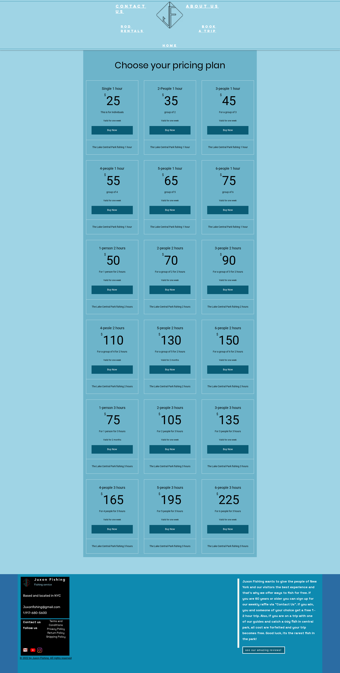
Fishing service (43, 584)
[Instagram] (39, 650)
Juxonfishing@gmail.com (41, 607)
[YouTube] (32, 650)
